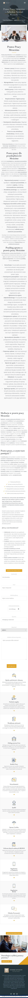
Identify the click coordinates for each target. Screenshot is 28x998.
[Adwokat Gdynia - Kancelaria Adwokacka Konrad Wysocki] (6, 2)
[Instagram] (17, 994)
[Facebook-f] (11, 994)
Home (13, 18)
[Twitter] (14, 994)
